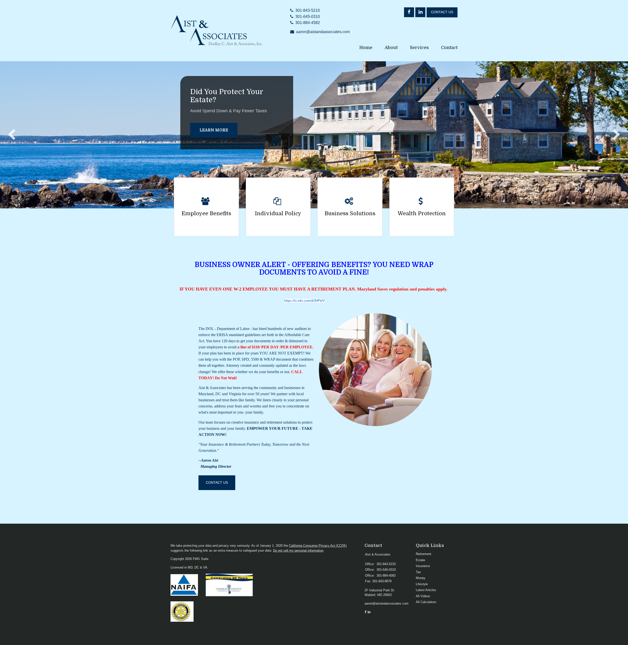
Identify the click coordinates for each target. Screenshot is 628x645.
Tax (418, 572)
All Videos (423, 596)
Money (420, 578)
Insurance (423, 566)
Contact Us (442, 12)
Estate (420, 560)
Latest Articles (426, 590)
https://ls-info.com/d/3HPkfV (304, 301)
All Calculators (426, 602)
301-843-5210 (307, 10)
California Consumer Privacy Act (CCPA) (318, 545)
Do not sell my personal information (298, 550)
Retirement (423, 554)
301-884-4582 (307, 23)
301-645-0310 (307, 16)
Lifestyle (422, 584)
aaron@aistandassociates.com (323, 32)
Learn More (213, 130)
